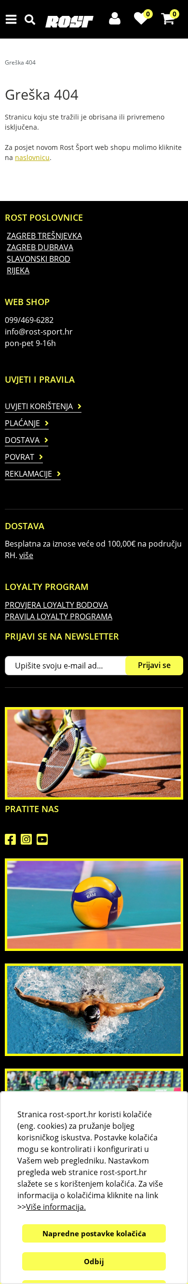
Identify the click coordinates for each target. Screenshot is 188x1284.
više (26, 555)
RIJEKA (18, 270)
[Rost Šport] (96, 21)
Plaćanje (22, 423)
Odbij (94, 1261)
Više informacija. (56, 1207)
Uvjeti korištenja (39, 406)
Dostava (22, 440)
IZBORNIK (13, 19)
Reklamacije (28, 473)
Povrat (19, 457)
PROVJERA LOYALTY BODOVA (56, 605)
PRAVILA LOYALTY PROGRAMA (58, 616)
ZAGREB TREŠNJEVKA (44, 235)
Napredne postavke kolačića (94, 1233)
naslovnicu (32, 157)
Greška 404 (20, 62)
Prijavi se (154, 665)
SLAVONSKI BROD (38, 259)
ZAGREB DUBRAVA (40, 247)
